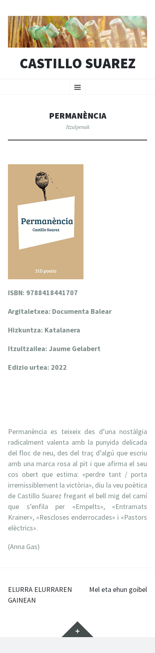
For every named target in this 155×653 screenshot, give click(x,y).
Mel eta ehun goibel (118, 589)
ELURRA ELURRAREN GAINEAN (40, 595)
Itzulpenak (77, 127)
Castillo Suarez (77, 63)
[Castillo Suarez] (77, 32)
